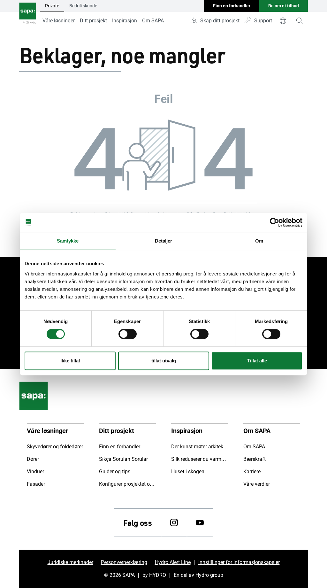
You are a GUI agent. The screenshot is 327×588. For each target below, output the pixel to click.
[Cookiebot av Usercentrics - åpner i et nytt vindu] (274, 222)
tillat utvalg (163, 360)
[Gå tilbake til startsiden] (27, 15)
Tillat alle (257, 360)
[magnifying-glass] (299, 21)
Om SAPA (153, 21)
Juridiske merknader (70, 562)
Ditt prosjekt (93, 21)
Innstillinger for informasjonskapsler (239, 562)
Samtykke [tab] (68, 241)
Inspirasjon (124, 21)
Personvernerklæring (124, 562)
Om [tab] (259, 241)
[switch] (127, 334)
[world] (283, 21)
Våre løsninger (58, 21)
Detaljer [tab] (163, 241)
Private (52, 5)
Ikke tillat (70, 360)
